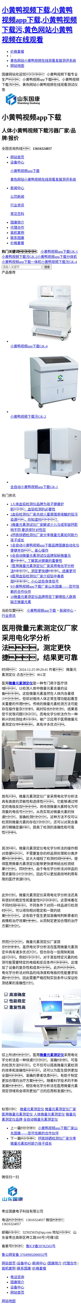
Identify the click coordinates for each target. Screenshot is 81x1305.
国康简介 (17, 222)
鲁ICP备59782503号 (41, 1246)
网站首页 (17, 157)
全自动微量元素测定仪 (40, 1119)
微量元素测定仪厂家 (60, 1109)
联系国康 (17, 238)
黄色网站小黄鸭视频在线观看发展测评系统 (43, 60)
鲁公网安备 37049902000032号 (25, 1255)
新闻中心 (17, 188)
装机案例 (17, 233)
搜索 (47, 267)
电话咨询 (17, 1277)
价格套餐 (17, 51)
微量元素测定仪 (32, 1109)
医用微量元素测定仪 (17, 1114)
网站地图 (17, 66)
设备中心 (17, 162)
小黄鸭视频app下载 (25, 171)
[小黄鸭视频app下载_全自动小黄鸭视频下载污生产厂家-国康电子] (23, 105)
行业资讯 (17, 205)
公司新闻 (17, 196)
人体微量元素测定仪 (49, 1114)
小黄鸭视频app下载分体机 (57, 257)
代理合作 (17, 227)
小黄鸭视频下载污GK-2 (19, 257)
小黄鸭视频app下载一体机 (21, 262)
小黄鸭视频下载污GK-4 (59, 262)
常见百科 (17, 214)
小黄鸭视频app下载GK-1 (59, 251)
